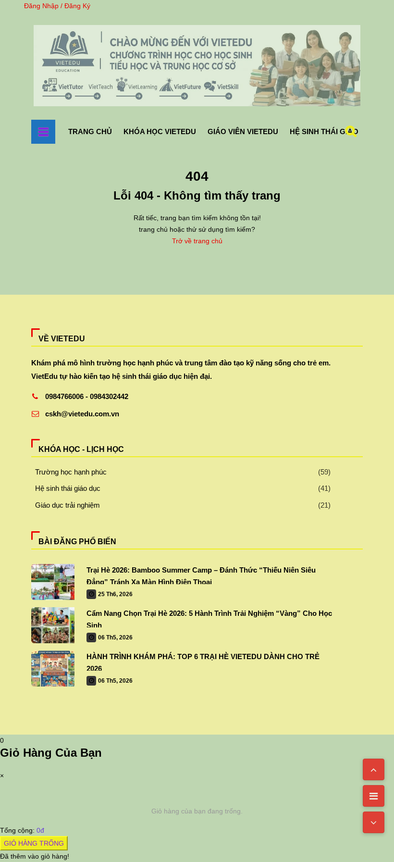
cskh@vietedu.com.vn (82, 413)
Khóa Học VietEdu (159, 131)
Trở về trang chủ (197, 241)
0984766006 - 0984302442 (86, 396)
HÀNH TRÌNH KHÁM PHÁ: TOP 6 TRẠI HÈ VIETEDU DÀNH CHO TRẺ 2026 (203, 661)
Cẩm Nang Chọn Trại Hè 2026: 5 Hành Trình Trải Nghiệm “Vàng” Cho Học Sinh (209, 618)
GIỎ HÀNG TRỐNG (34, 843)
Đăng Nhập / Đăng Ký (57, 6)
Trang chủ (90, 131)
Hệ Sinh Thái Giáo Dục (333, 131)
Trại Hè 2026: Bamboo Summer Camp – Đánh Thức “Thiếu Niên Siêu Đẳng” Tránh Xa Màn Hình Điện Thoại (201, 575)
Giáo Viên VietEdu (243, 131)
